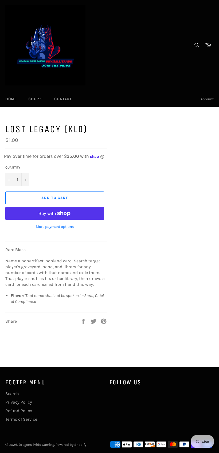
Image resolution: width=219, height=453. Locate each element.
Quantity (12, 167)
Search (12, 393)
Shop (34, 99)
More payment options (55, 226)
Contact (62, 99)
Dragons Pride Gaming (36, 445)
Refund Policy (18, 410)
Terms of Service (21, 419)
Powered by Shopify (71, 445)
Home (11, 99)
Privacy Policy (18, 402)
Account (207, 99)
